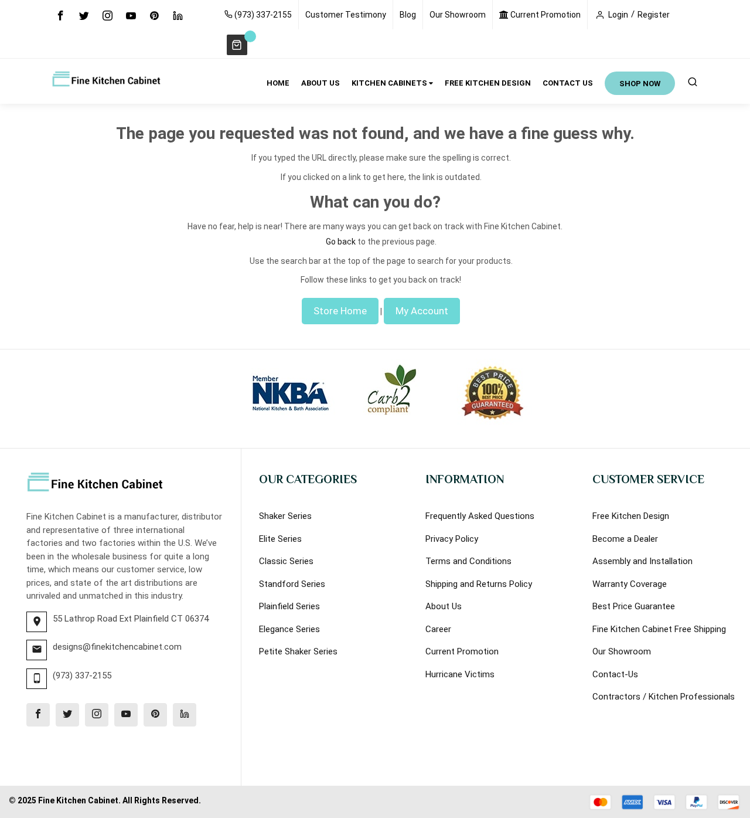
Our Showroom (457, 14)
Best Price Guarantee (633, 606)
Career (438, 629)
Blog (408, 14)
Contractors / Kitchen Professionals (663, 696)
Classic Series (286, 561)
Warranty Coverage (629, 584)
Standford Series (292, 584)
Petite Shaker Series (298, 651)
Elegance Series (289, 629)
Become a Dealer (625, 539)
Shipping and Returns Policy (478, 584)
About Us (443, 606)
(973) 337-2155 (262, 14)
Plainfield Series (289, 606)
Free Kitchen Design (630, 516)
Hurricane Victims (460, 674)
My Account (422, 311)
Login (618, 14)
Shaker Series (285, 516)
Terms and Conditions (468, 561)
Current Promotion (545, 14)
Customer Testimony (345, 14)
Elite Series (280, 539)
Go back (341, 241)
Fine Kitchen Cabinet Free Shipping (659, 629)
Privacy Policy (451, 539)
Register (654, 14)
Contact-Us (615, 674)
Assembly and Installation (642, 561)
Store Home (340, 311)
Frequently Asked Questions (479, 516)
